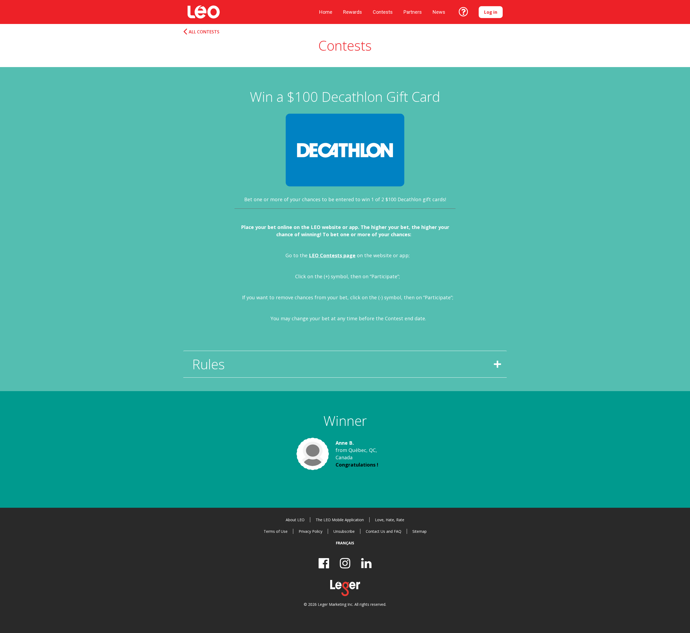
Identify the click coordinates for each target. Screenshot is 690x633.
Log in (490, 12)
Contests (383, 12)
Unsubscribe (344, 531)
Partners (412, 12)
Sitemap (419, 531)
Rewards (352, 12)
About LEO (295, 519)
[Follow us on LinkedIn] (366, 563)
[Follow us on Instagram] (345, 563)
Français (345, 542)
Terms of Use (276, 531)
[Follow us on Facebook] (324, 563)
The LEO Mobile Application (340, 519)
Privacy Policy (310, 531)
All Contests (204, 31)
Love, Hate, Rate (389, 519)
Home (325, 12)
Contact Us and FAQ (383, 531)
